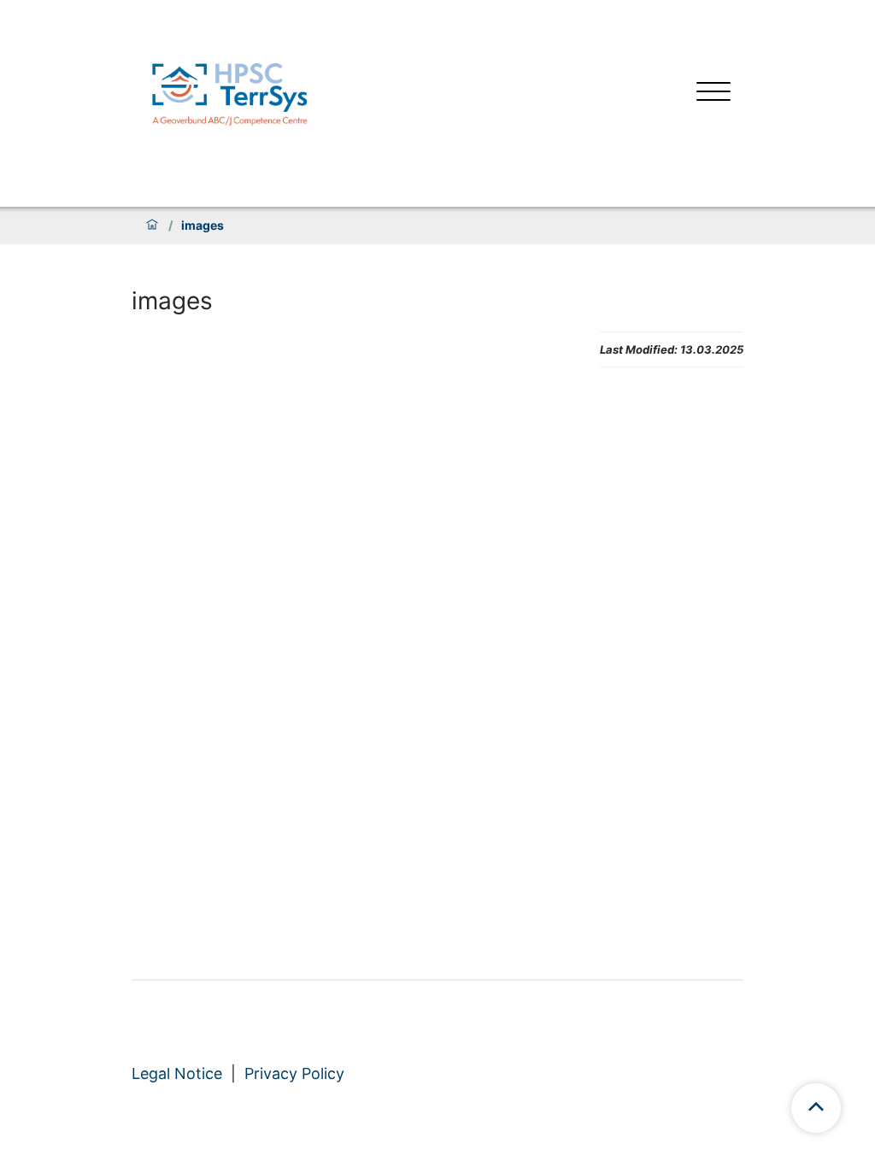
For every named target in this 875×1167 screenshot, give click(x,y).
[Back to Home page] (230, 94)
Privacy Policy (294, 1073)
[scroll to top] (816, 1108)
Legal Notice (177, 1073)
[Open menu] (713, 93)
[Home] (152, 225)
